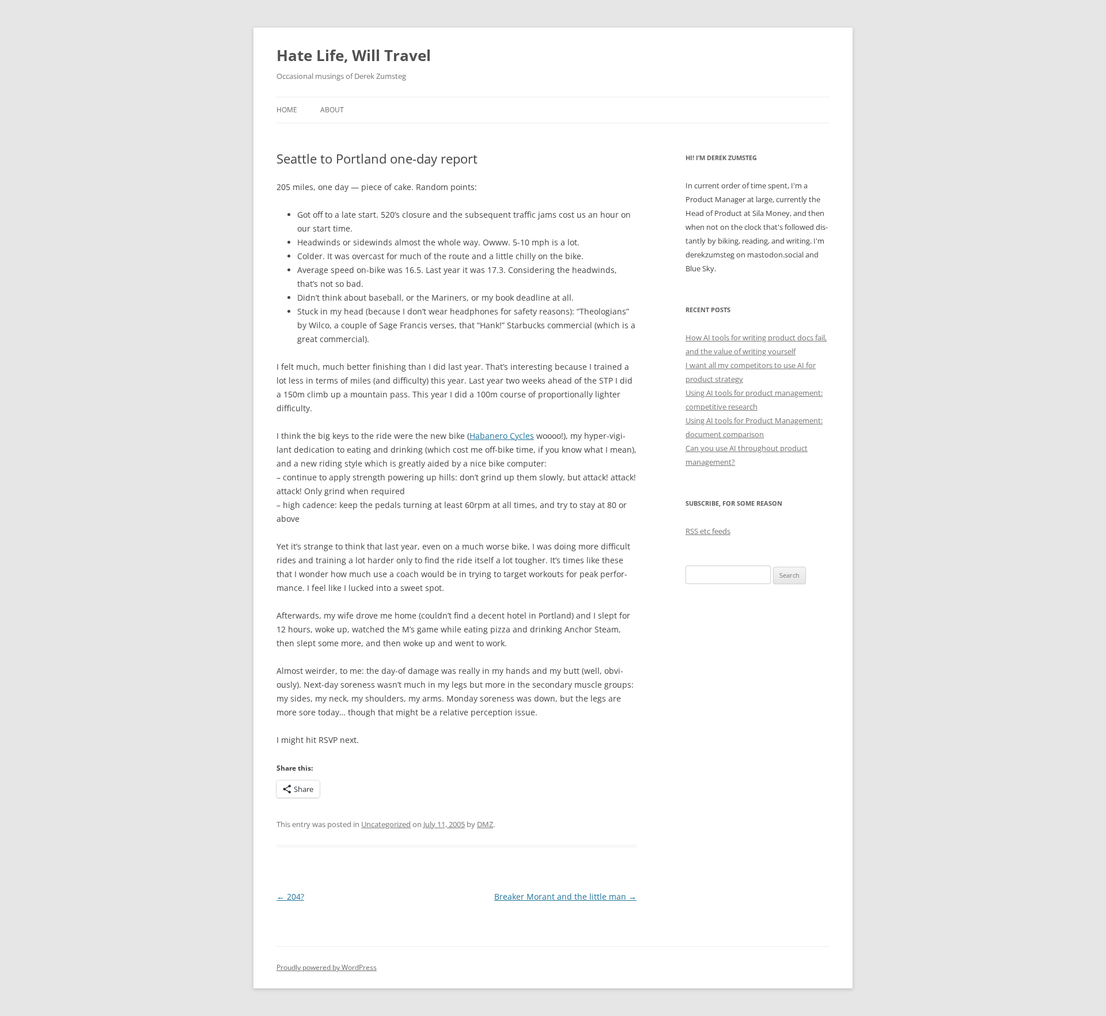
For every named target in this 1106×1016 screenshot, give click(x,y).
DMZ (485, 824)
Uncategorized (386, 824)
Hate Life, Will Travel (353, 55)
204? (290, 896)
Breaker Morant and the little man (565, 896)
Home (286, 110)
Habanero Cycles (501, 435)
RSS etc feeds (707, 531)
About (332, 110)
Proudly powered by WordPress (326, 967)
